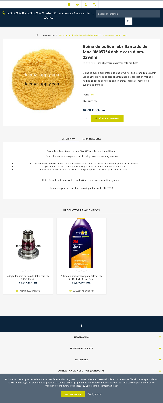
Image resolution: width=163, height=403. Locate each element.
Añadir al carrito (109, 118)
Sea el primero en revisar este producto (118, 62)
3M (92, 94)
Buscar (128, 21)
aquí (74, 382)
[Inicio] (37, 35)
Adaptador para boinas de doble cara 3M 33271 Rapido (28, 277)
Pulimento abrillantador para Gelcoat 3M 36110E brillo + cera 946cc (81, 277)
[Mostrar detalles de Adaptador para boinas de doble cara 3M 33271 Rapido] (28, 243)
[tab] (68, 138)
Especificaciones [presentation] (91, 138)
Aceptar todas (73, 394)
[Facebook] (81, 326)
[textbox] (128, 14)
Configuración (95, 394)
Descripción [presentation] (68, 138)
